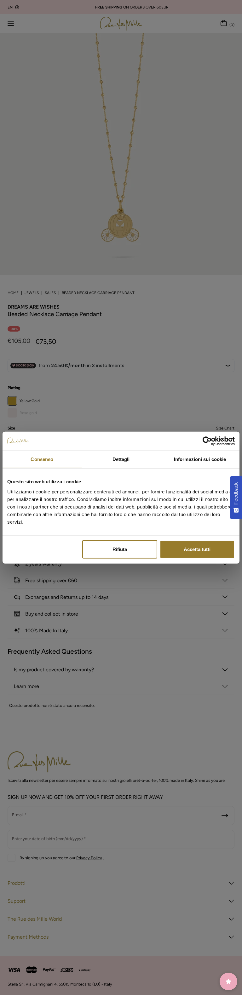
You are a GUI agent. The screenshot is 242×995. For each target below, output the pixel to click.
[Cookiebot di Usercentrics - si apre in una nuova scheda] (207, 441)
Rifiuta (119, 549)
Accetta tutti (197, 549)
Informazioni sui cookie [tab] (200, 459)
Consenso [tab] (42, 459)
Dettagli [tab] (121, 459)
